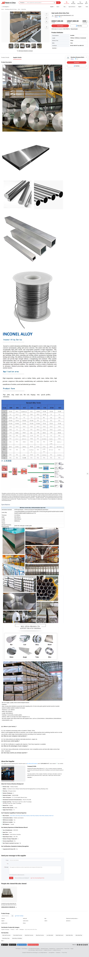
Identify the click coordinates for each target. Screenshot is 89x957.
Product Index (66, 948)
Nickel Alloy (23, 9)
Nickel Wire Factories (29, 935)
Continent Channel (59, 948)
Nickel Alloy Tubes (6, 938)
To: (7, 863)
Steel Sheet (12, 815)
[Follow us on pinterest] (85, 944)
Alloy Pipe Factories (40, 935)
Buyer (58, 6)
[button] (54, 2)
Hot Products (18, 948)
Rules (87, 6)
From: (7, 860)
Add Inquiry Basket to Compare (26, 51)
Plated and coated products (71, 918)
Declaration (58, 952)
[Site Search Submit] (58, 2)
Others (24, 923)
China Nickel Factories (17, 935)
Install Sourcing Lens (34, 944)
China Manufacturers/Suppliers (34, 948)
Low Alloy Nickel (50, 935)
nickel (45, 920)
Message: (6, 867)
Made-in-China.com (39, 950)
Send (11, 878)
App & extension (72, 6)
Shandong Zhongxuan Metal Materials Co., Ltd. (64, 15)
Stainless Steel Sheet (39, 815)
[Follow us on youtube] (83, 944)
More (2, 940)
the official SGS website (32, 763)
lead (45, 918)
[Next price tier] (87, 21)
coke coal (25, 918)
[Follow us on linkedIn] (87, 944)
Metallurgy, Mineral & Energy (11, 9)
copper (2, 920)
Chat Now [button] (80, 25)
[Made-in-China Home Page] (8, 2)
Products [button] (22, 2)
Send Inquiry (60, 25)
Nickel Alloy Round (59, 935)
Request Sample (74, 28)
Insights (72, 948)
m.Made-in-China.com (47, 950)
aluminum (68, 920)
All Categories (6, 6)
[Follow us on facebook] (77, 944)
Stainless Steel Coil (49, 815)
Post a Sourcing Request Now (37, 878)
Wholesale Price (52, 948)
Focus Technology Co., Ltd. (35, 952)
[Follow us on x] (79, 944)
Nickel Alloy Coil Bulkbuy (17, 938)
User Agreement (51, 952)
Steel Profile (23, 815)
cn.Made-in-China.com (57, 950)
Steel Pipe (18, 815)
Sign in (86, 3)
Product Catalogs (19, 915)
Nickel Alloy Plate (69, 935)
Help (64, 6)
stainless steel (4, 923)
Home (2, 9)
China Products (24, 948)
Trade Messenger (22, 944)
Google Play (12, 944)
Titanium (3, 918)
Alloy (19, 9)
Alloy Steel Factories (6, 935)
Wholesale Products (44, 948)
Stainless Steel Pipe (30, 815)
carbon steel (25, 920)
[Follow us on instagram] (81, 944)
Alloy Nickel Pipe (79, 935)
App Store (4, 944)
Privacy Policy (64, 952)
